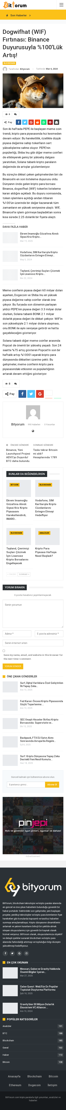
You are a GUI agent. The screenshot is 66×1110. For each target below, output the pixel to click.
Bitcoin (14, 485)
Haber (6, 1055)
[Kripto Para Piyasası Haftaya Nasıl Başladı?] (47, 536)
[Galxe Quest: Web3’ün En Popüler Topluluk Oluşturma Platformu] (10, 990)
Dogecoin (34, 1085)
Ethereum (15, 1085)
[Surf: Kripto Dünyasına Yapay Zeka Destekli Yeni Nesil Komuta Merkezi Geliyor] (10, 760)
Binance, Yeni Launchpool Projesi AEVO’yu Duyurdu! (18, 453)
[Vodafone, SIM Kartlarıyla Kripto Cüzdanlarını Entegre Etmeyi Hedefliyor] (10, 256)
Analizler (44, 533)
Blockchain (9, 63)
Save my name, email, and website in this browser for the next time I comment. (33, 657)
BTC (5, 1033)
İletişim (52, 1085)
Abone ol (52, 784)
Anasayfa (14, 1076)
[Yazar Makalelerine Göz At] (33, 412)
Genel (5, 1047)
